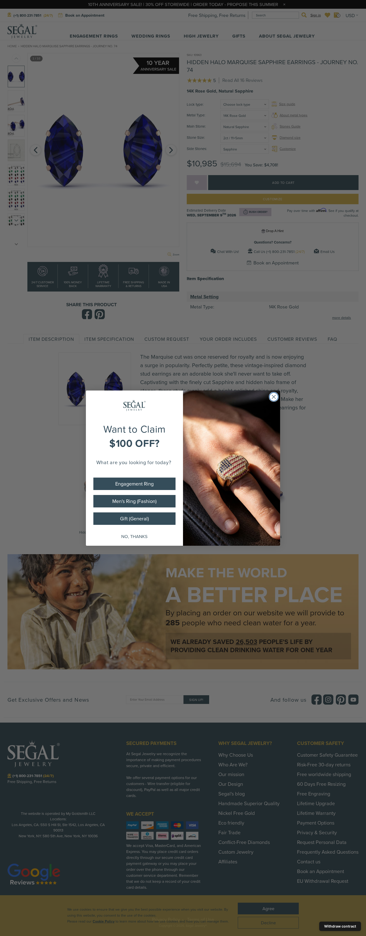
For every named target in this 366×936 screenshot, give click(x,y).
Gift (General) (134, 518)
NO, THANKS (134, 536)
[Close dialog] (273, 397)
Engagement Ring (134, 483)
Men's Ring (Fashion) (134, 501)
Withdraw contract (340, 926)
